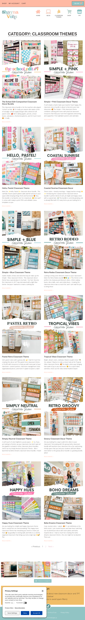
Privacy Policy (65, 612)
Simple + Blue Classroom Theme (16, 272)
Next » (51, 546)
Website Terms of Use (49, 612)
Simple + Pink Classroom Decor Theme (61, 102)
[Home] (38, 12)
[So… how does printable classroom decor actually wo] (59, 569)
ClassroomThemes (59, 16)
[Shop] (69, 12)
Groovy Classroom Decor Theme (58, 439)
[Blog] (48, 12)
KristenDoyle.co (52, 618)
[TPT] (79, 12)
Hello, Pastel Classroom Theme (15, 188)
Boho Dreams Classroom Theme (58, 523)
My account (14, 3)
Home (38, 15)
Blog (48, 15)
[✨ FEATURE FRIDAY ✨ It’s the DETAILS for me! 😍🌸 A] (9, 569)
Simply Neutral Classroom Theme (17, 439)
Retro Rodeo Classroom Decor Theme (60, 272)
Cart (24, 3)
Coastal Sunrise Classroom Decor (58, 188)
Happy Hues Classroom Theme (15, 523)
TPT (79, 15)
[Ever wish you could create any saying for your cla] (26, 569)
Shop (4, 3)
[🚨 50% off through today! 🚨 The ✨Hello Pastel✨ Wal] (42, 569)
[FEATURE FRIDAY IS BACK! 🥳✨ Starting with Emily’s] (76, 569)
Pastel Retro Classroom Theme (15, 357)
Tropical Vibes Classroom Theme (58, 357)
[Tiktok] (48, 606)
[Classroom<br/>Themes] (59, 12)
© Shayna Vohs (33, 618)
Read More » (7, 122)
